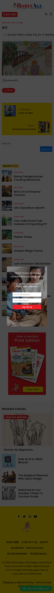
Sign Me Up (27, 307)
